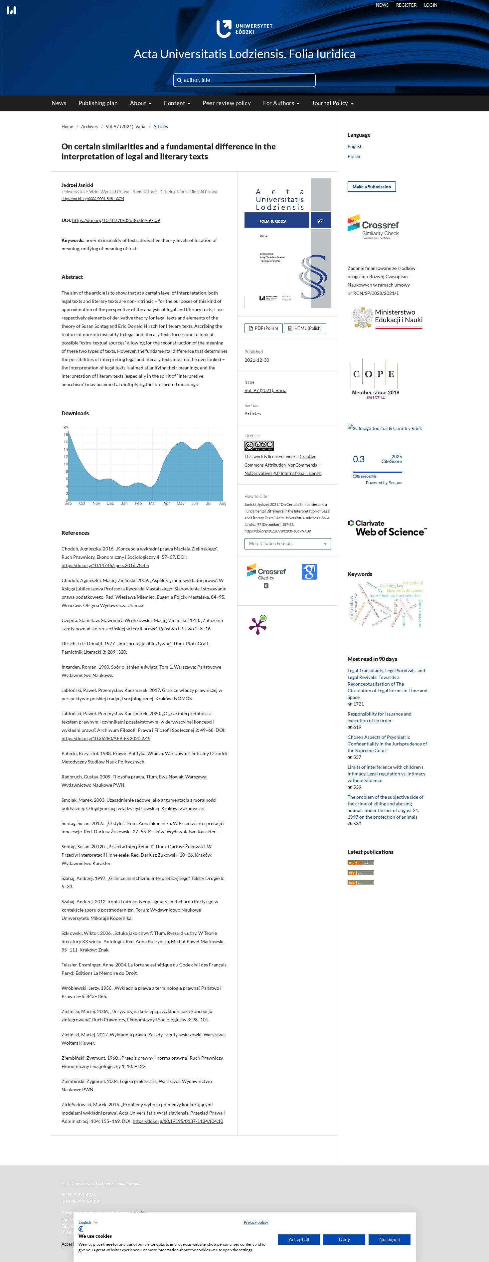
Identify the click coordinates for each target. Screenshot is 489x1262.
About (138, 103)
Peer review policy (227, 103)
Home (67, 126)
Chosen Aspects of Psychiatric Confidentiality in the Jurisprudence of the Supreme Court (387, 743)
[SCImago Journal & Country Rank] (385, 428)
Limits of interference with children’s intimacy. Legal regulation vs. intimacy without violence (386, 773)
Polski (354, 156)
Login (430, 5)
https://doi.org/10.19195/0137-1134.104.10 (178, 1121)
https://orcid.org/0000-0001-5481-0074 (93, 199)
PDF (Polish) (266, 328)
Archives (89, 126)
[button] (88, 1222)
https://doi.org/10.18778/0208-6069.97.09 (116, 220)
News (59, 103)
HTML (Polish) (307, 328)
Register (406, 5)
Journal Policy (330, 103)
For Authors (279, 103)
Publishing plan (98, 103)
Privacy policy (256, 1222)
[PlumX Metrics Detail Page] (258, 626)
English (355, 146)
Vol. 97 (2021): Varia (125, 126)
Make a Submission (372, 186)
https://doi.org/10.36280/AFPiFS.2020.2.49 (106, 738)
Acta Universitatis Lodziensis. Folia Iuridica (245, 53)
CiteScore (392, 459)
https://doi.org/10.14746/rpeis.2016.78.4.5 (105, 565)
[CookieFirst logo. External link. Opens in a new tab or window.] (81, 1229)
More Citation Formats (271, 543)
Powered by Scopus (384, 483)
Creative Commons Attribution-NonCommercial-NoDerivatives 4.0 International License (282, 465)
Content (175, 103)
